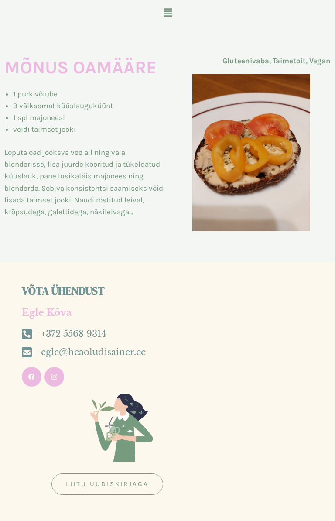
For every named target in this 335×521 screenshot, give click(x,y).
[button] (167, 12)
